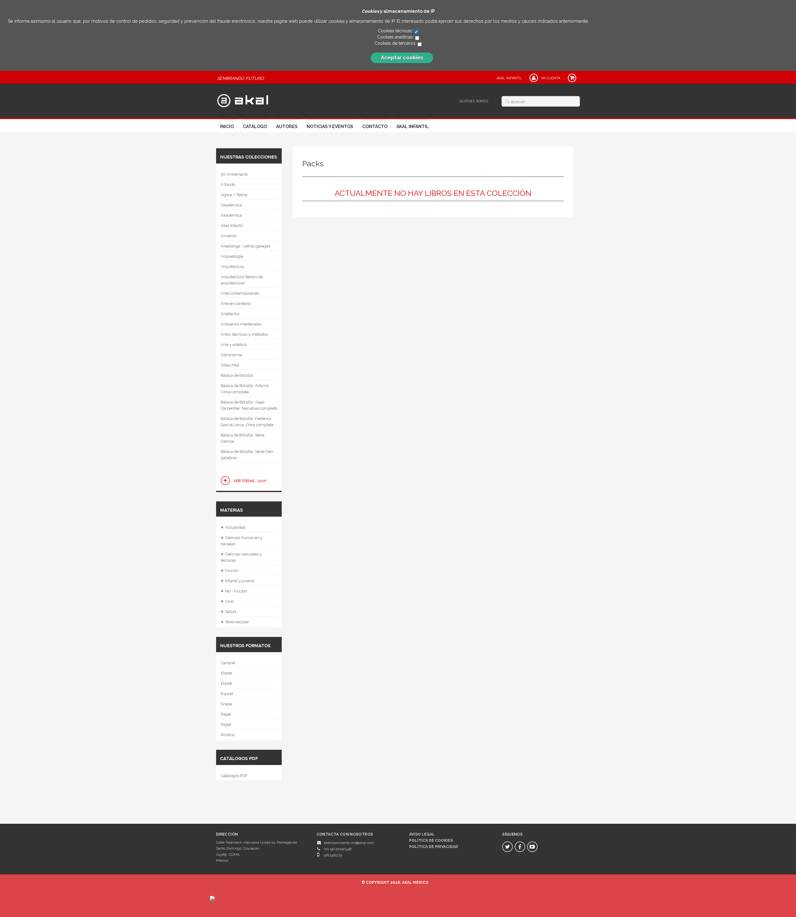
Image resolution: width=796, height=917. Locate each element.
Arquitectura (232, 266)
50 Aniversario (234, 174)
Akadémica (231, 205)
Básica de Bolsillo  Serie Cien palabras (247, 454)
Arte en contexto (236, 303)
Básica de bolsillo (237, 375)
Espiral (227, 693)
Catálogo (255, 126)
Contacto (374, 126)
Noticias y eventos (330, 126)
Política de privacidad (433, 847)
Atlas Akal (230, 365)
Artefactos (230, 313)
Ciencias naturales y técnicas (241, 557)
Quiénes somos (473, 101)
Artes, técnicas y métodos (244, 334)
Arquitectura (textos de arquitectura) (242, 279)
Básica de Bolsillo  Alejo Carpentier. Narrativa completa (249, 405)
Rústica (227, 734)
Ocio (227, 601)
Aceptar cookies (402, 58)
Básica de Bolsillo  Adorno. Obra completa (245, 388)
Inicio (227, 126)
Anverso (228, 235)
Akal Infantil (412, 126)
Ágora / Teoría (234, 194)
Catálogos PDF (234, 775)
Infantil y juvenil (237, 581)
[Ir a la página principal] (242, 100)
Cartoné (228, 663)
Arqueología (232, 256)
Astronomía (231, 355)
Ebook (226, 673)
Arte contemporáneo (240, 293)
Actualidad (233, 527)
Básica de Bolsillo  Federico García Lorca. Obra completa (247, 421)
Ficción (229, 570)
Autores (287, 126)
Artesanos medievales (241, 324)
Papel (226, 714)
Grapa (226, 704)
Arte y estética (234, 344)
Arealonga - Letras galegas (245, 246)
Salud (228, 611)
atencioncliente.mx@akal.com (349, 843)
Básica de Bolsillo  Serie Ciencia (242, 438)
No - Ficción (234, 591)
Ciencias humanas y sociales (241, 540)
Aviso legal (422, 834)
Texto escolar (235, 622)
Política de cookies (431, 840)
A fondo (228, 184)
